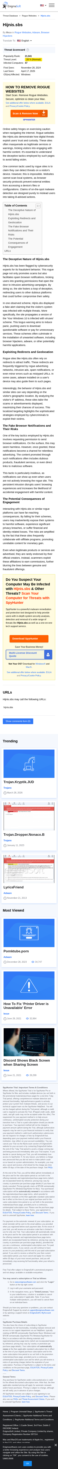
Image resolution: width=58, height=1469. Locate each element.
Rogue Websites (29, 16)
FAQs (50, 1168)
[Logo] (12, 5)
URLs (7, 250)
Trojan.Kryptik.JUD (19, 782)
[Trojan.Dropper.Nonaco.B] (29, 816)
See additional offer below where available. (25, 103)
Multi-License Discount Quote (23, 654)
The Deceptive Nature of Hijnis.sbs (22, 212)
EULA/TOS (7, 1213)
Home (6, 1411)
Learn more (8, 1458)
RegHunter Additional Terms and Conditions (34, 1419)
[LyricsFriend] (29, 869)
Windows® (40, 664)
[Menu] (51, 5)
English (46, 5)
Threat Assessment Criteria (33, 1399)
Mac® (29, 667)
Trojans (8, 788)
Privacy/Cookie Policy (20, 106)
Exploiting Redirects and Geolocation (21, 220)
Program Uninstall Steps (22, 1411)
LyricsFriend (14, 887)
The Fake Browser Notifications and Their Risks (20, 230)
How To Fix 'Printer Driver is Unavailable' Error (26, 1006)
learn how (30, 1215)
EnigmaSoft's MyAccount (40, 1313)
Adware (36, 32)
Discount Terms (42, 1213)
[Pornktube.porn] (29, 933)
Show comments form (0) (18, 721)
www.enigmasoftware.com (25, 1282)
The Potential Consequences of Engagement (18, 242)
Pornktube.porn (16, 951)
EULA (47, 103)
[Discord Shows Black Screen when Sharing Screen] (29, 1042)
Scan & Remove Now (25, 113)
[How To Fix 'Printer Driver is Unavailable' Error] (29, 985)
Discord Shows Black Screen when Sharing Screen (27, 1062)
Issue (6, 1013)
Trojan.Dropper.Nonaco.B (24, 834)
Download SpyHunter (25, 638)
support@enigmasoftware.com (41, 1310)
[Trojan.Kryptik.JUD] (29, 764)
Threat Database (10, 16)
